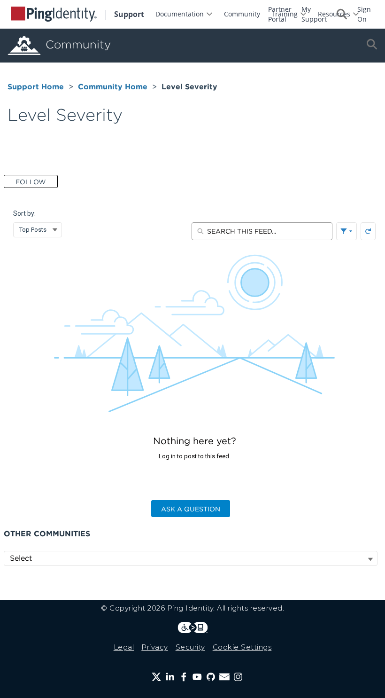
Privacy (154, 647)
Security (190, 647)
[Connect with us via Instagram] (238, 677)
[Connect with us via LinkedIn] (170, 677)
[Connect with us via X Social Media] (156, 677)
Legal (124, 647)
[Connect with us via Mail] (224, 677)
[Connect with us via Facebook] (183, 677)
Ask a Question (190, 509)
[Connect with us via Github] (211, 677)
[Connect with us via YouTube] (197, 677)
